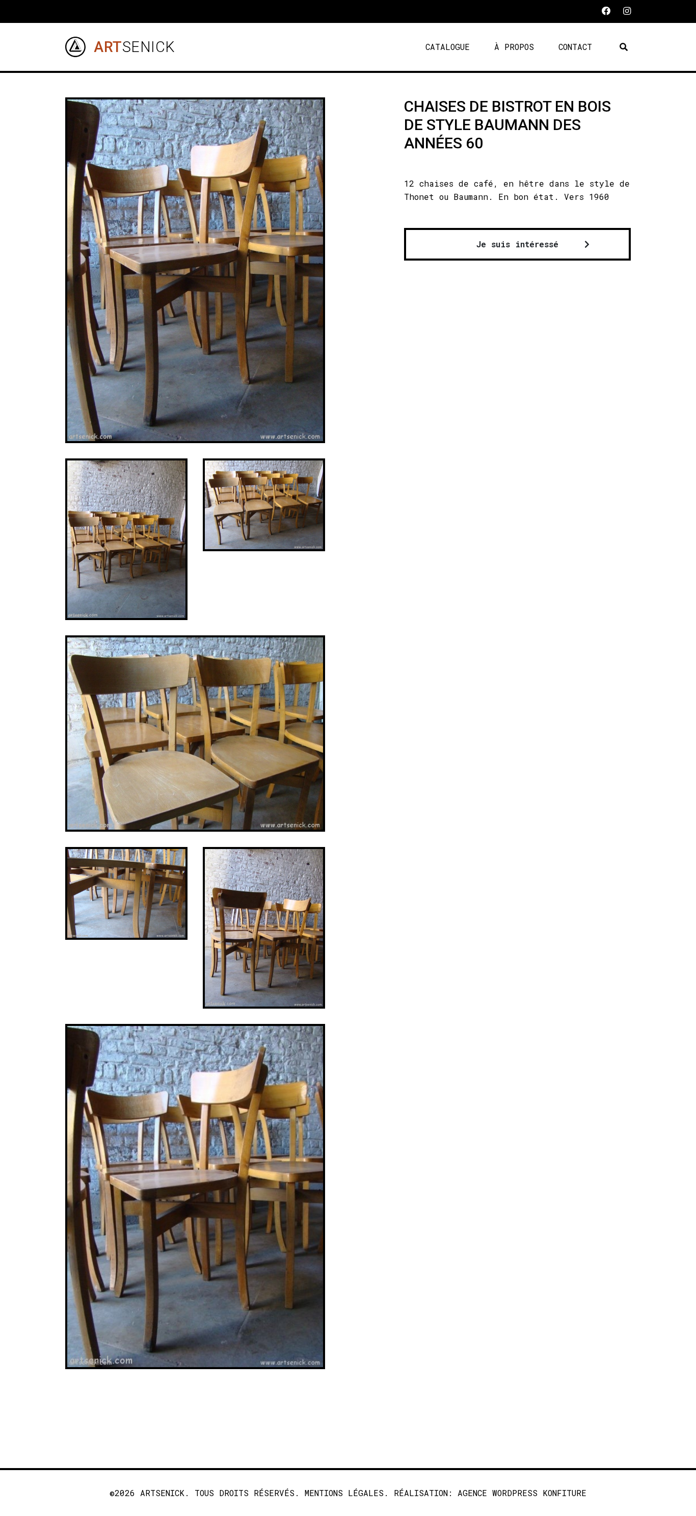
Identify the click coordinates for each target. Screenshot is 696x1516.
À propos (514, 46)
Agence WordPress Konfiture (522, 1492)
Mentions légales (344, 1492)
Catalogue (447, 46)
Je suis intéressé (517, 244)
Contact (575, 46)
